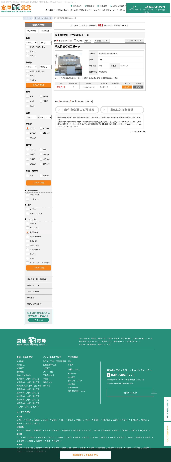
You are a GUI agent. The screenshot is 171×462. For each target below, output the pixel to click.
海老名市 (76, 430)
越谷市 (86, 437)
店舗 (69, 361)
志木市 (113, 437)
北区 (62, 420)
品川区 (79, 420)
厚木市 (47, 430)
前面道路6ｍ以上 (49, 365)
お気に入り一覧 (33, 291)
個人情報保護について (77, 391)
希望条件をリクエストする (85, 455)
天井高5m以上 (48, 375)
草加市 (121, 437)
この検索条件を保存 (134, 41)
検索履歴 (103, 6)
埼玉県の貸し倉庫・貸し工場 (28, 382)
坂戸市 (95, 437)
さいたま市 (21, 437)
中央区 (124, 420)
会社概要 (105, 10)
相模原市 (38, 430)
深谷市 (148, 437)
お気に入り (77, 6)
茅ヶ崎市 (107, 430)
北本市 (69, 437)
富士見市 (20, 441)
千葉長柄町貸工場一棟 (67, 46)
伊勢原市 (66, 430)
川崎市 (28, 430)
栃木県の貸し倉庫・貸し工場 (28, 396)
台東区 (116, 420)
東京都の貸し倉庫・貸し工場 (28, 379)
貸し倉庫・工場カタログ (80, 10)
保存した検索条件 (119, 6)
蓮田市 (139, 437)
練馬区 (19, 423)
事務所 (70, 365)
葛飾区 (54, 420)
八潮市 (47, 441)
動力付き (46, 386)
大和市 (134, 430)
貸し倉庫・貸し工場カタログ (28, 407)
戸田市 (130, 437)
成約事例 (71, 384)
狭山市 (104, 437)
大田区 (46, 420)
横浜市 (19, 430)
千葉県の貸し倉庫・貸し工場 (28, 389)
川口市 (51, 437)
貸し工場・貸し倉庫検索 (37, 279)
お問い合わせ (135, 9)
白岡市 (39, 441)
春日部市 (41, 437)
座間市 (97, 430)
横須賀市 (143, 430)
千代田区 (134, 420)
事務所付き (47, 382)
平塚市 (116, 430)
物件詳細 (138, 87)
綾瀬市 (56, 430)
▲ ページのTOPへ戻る (138, 131)
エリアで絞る (31, 31)
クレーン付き (48, 372)
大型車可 (46, 368)
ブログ (96, 10)
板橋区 (37, 420)
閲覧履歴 (90, 6)
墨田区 (96, 420)
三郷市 (30, 441)
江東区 (70, 420)
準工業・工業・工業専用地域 (54, 361)
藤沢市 (125, 430)
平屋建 (45, 379)
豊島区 (144, 420)
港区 (36, 423)
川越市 (60, 437)
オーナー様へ (118, 10)
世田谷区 (106, 420)
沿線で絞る (45, 31)
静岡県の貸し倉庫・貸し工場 (28, 403)
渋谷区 (88, 420)
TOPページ (72, 374)
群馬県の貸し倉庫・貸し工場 (28, 393)
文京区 (28, 423)
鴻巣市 (77, 437)
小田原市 (87, 430)
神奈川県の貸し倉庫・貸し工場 (29, 386)
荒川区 (28, 420)
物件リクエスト (33, 285)
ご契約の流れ (61, 10)
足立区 (19, 420)
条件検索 (49, 10)
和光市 (56, 441)
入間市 (32, 437)
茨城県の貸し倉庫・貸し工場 (28, 400)
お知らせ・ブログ (75, 381)
